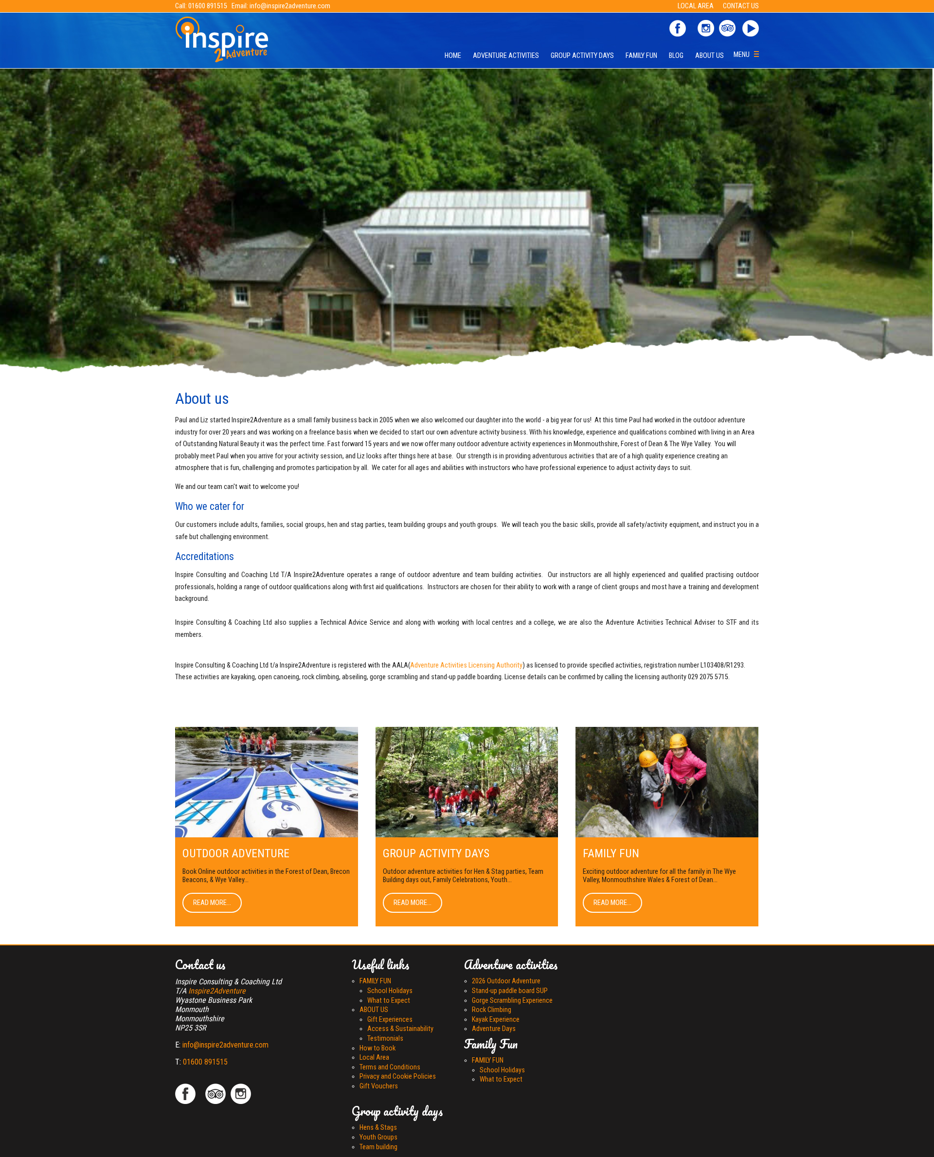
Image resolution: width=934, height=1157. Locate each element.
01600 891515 (207, 6)
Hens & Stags (378, 1127)
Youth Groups (378, 1137)
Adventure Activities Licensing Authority (466, 665)
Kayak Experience (496, 1019)
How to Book (377, 1048)
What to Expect (388, 1000)
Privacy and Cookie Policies (397, 1076)
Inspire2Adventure (217, 990)
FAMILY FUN (641, 56)
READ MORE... (212, 903)
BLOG (676, 56)
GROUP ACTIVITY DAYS (582, 56)
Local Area (374, 1057)
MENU (744, 55)
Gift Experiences (390, 1019)
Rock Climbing (491, 1010)
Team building (378, 1147)
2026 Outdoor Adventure (506, 981)
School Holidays (390, 991)
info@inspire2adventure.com (290, 6)
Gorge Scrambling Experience (512, 1000)
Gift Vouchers (378, 1086)
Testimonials (385, 1038)
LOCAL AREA (696, 6)
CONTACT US (741, 6)
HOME (453, 56)
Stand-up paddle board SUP (510, 991)
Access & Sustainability (400, 1029)
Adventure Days (494, 1029)
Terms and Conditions (389, 1067)
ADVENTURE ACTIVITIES (506, 56)
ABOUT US (709, 56)
